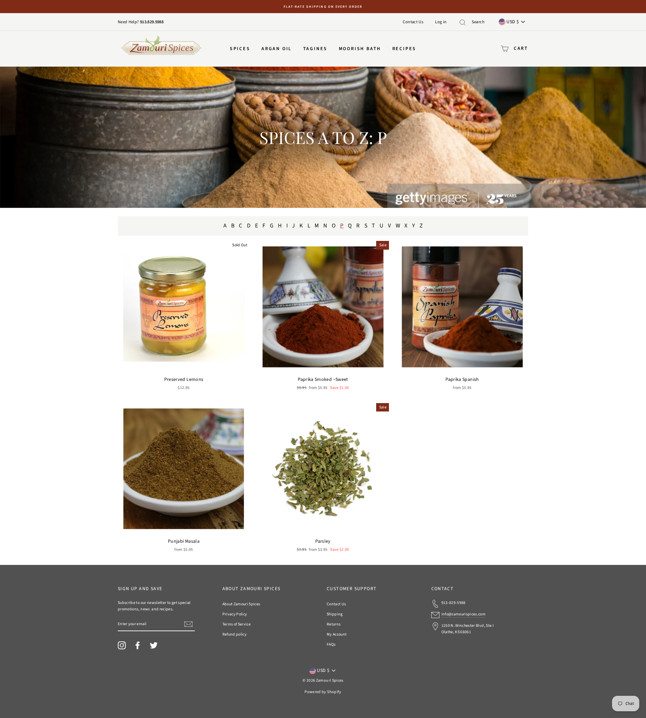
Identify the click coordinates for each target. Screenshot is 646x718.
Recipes (404, 48)
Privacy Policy (234, 614)
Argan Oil (276, 48)
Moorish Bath (360, 48)
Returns (333, 624)
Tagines (315, 48)
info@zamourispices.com (463, 614)
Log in (440, 22)
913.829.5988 (152, 22)
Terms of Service (236, 624)
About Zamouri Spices (241, 604)
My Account (337, 634)
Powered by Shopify (322, 692)
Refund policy (234, 634)
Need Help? (129, 22)
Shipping (335, 614)
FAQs (331, 644)
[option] (323, 6)
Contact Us (413, 22)
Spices (240, 48)
